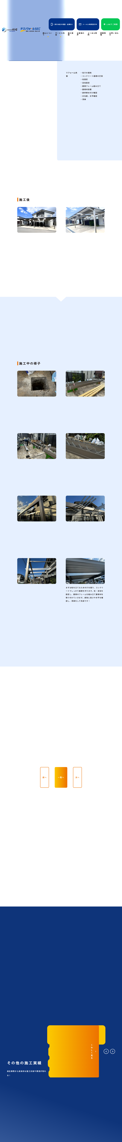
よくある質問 (92, 34)
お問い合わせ (114, 34)
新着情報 (103, 34)
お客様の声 (80, 34)
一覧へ (61, 777)
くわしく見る (92, 1051)
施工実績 (70, 34)
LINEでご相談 (112, 24)
